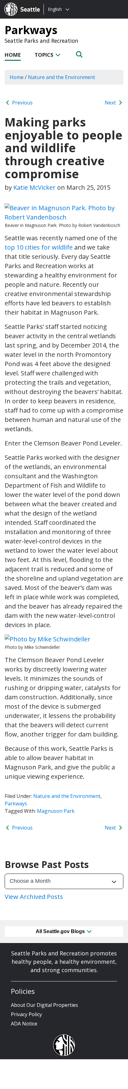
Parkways (31, 29)
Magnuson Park (56, 811)
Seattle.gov (17, 3)
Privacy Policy (26, 1014)
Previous (22, 102)
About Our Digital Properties (44, 1005)
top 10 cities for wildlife (39, 247)
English (55, 9)
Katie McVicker (34, 187)
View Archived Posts (34, 896)
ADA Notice (24, 1023)
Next (111, 102)
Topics (44, 54)
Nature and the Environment (66, 796)
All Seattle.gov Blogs (61, 931)
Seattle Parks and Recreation (41, 40)
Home (13, 54)
